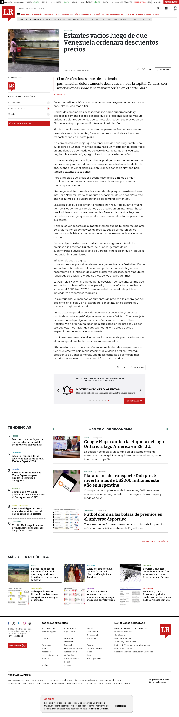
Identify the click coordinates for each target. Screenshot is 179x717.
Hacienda (16, 489)
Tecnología (36, 588)
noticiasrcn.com (74, 683)
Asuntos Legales (49, 632)
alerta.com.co (105, 683)
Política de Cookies (98, 708)
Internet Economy (50, 655)
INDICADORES (144, 14)
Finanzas (45, 648)
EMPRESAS (48, 14)
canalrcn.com (43, 683)
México (15, 436)
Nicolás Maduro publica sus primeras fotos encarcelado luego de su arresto (28, 528)
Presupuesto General (55, 19)
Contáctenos (120, 635)
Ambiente (147, 566)
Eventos (90, 645)
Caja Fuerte (69, 632)
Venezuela (145, 19)
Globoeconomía (94, 648)
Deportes (16, 453)
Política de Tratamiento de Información (132, 645)
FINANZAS (25, 14)
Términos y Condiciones (125, 642)
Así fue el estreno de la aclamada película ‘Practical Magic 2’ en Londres (100, 573)
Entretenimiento (20, 505)
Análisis (90, 628)
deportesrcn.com (122, 683)
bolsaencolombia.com (110, 680)
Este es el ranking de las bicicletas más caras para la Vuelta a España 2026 (28, 459)
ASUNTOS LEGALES (114, 14)
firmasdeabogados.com (86, 680)
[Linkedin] (150, 69)
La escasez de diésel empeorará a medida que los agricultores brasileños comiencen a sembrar (44, 574)
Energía (94, 19)
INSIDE (156, 14)
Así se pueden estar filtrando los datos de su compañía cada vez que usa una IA (44, 595)
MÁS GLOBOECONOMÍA (153, 541)
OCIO (57, 14)
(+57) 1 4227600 (15, 636)
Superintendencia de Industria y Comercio (133, 652)
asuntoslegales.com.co (18, 680)
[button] (57, 390)
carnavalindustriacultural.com (21, 683)
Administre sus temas (21, 123)
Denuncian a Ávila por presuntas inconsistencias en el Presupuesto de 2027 (28, 495)
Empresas (46, 645)
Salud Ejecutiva (94, 658)
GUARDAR (164, 70)
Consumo (46, 638)
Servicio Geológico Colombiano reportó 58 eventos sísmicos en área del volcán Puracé (156, 573)
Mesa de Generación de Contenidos (130, 628)
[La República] (8, 13)
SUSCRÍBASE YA (134, 401)
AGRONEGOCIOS (87, 14)
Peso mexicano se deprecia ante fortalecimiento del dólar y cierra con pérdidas (27, 442)
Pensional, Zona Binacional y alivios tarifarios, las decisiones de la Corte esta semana (157, 595)
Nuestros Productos (123, 632)
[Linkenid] (20, 624)
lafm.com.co (90, 683)
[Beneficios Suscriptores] (166, 8)
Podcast (45, 658)
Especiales (69, 645)
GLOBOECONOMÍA (69, 14)
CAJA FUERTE (131, 14)
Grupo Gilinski (121, 19)
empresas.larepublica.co (61, 680)
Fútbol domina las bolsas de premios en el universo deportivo (123, 517)
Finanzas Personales (73, 648)
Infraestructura (70, 652)
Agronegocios (48, 628)
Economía (91, 638)
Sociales (91, 566)
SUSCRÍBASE (171, 2)
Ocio (89, 655)
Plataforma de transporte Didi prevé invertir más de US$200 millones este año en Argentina (121, 480)
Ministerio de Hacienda (78, 19)
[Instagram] (25, 624)
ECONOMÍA (37, 14)
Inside (89, 652)
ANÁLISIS (100, 14)
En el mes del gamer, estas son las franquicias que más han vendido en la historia (27, 511)
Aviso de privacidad (123, 638)
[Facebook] (137, 69)
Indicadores (47, 652)
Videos (67, 665)
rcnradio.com (58, 683)
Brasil (34, 566)
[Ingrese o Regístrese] (175, 8)
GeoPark (134, 19)
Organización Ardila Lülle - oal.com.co (159, 680)
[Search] (158, 8)
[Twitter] (143, 69)
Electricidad (106, 19)
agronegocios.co (39, 680)
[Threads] (30, 624)
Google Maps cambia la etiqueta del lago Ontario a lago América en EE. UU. (124, 444)
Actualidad (148, 588)
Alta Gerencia (70, 628)
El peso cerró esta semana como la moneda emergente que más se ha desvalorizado (101, 595)
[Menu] (19, 14)
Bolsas (90, 588)
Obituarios (69, 655)
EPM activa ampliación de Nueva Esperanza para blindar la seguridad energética (26, 476)
